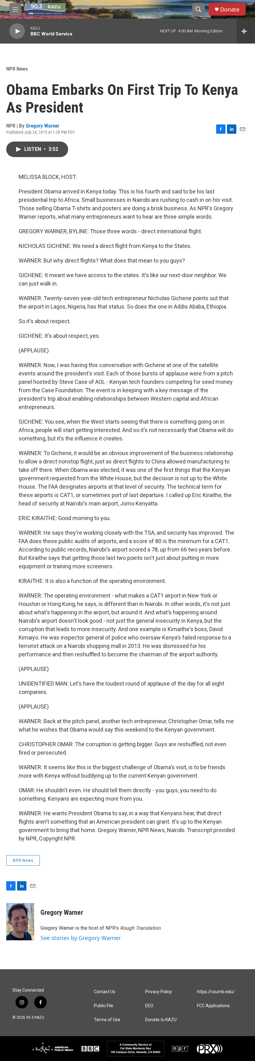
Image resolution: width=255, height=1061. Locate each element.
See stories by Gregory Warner (80, 938)
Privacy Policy (158, 991)
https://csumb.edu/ (216, 991)
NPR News (17, 69)
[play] (17, 31)
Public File (103, 1005)
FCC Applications (213, 1005)
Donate (229, 9)
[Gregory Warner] (20, 921)
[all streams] (246, 31)
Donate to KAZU (161, 1019)
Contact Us (104, 991)
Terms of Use (107, 1019)
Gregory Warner (42, 126)
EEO (149, 1005)
